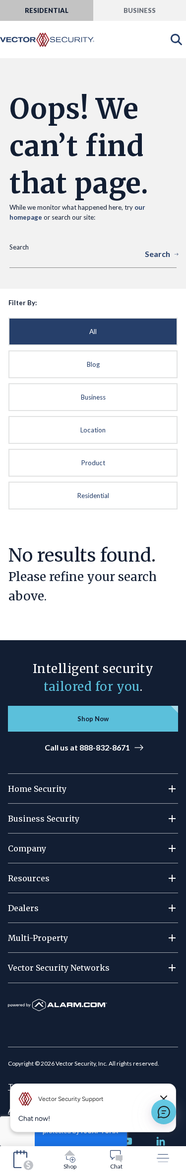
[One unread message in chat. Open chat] (163, 1111)
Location (93, 430)
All (93, 331)
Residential (93, 496)
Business (93, 397)
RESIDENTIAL (46, 10)
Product (93, 463)
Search (157, 253)
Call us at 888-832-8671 (87, 747)
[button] (93, 789)
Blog (93, 364)
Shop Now (93, 719)
